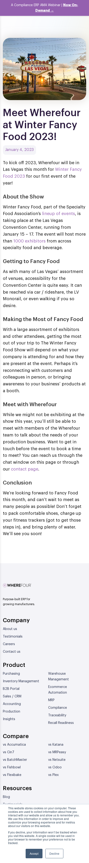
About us (10, 629)
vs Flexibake (12, 775)
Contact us (11, 651)
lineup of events (58, 213)
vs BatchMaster (15, 760)
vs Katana (55, 744)
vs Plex (53, 775)
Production (11, 711)
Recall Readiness (61, 723)
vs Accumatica (14, 744)
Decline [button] (54, 853)
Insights (9, 719)
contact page (24, 469)
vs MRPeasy (57, 752)
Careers (9, 644)
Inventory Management (21, 681)
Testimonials (13, 636)
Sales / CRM (12, 696)
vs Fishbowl (12, 767)
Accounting (12, 704)
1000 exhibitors (29, 241)
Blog (6, 797)
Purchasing (11, 673)
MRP (51, 700)
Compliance (57, 707)
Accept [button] (34, 853)
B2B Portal (11, 689)
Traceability (57, 715)
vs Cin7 (8, 752)
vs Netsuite (57, 760)
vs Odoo (55, 767)
